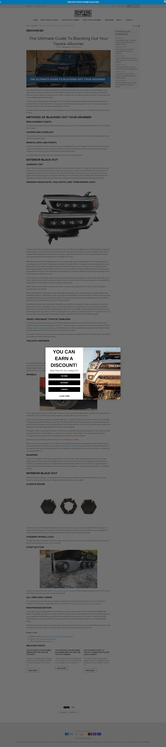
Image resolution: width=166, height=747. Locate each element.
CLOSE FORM (64, 396)
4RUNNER (64, 383)
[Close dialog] (118, 350)
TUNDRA (64, 389)
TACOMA (64, 376)
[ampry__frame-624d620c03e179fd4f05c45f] (83, 2)
